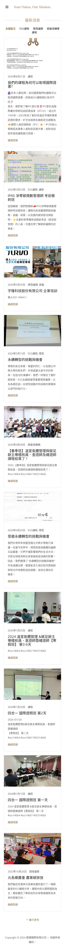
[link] (32, 7)
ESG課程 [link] (24, 28)
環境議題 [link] (38, 28)
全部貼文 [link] (11, 28)
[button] (8, 7)
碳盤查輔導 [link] (53, 28)
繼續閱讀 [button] (13, 140)
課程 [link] (34, 32)
